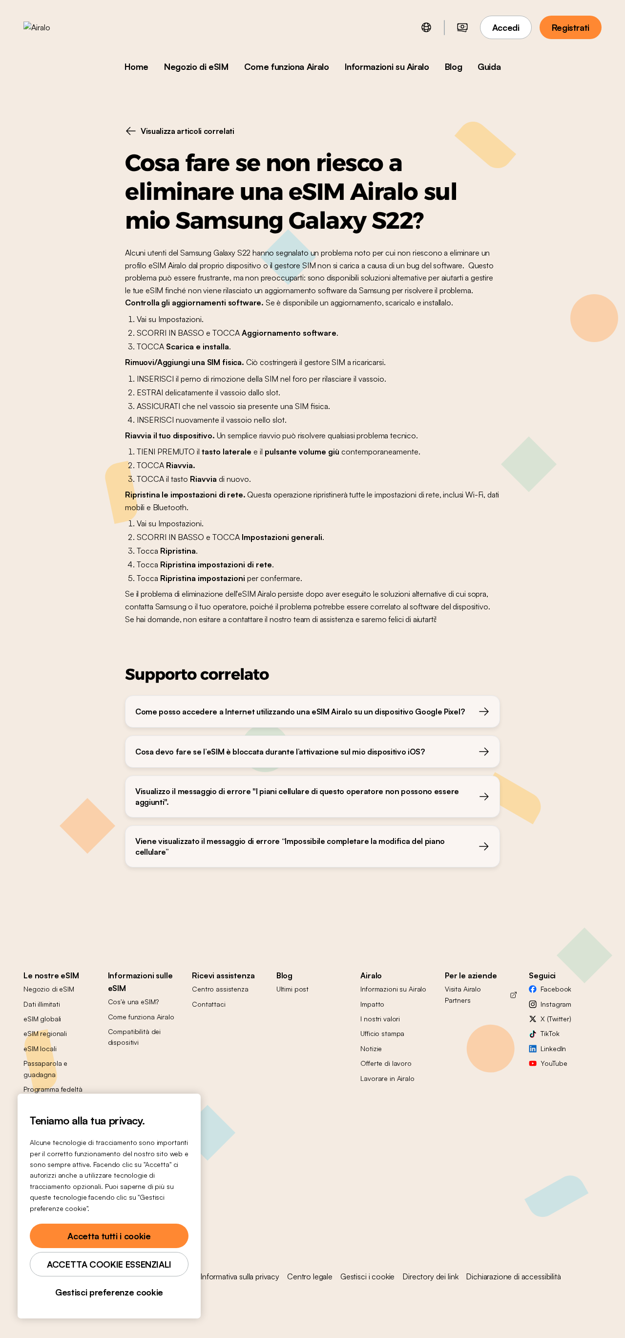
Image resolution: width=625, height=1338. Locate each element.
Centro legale (310, 1276)
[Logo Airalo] (52, 27)
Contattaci (209, 1004)
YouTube (554, 1063)
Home (137, 66)
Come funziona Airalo (286, 66)
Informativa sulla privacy (239, 1276)
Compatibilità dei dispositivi (134, 1036)
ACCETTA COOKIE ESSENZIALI (109, 1264)
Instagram (556, 1004)
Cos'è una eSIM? (133, 1001)
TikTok (550, 1033)
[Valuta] (462, 27)
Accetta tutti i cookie (108, 1235)
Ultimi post (292, 989)
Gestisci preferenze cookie (109, 1292)
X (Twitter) (556, 1018)
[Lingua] (426, 27)
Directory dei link (430, 1276)
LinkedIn (553, 1048)
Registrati (570, 27)
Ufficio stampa (382, 1033)
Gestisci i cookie (367, 1276)
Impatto (372, 1004)
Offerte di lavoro (386, 1063)
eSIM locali (39, 1048)
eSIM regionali (45, 1033)
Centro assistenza (220, 989)
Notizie (371, 1048)
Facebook (556, 989)
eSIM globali (42, 1018)
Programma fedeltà (53, 1089)
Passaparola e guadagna (45, 1068)
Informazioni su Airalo (387, 66)
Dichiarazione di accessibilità (513, 1276)
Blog (453, 66)
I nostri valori (380, 1018)
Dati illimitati (41, 1004)
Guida (489, 66)
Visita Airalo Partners (463, 994)
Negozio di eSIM (196, 66)
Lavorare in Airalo (387, 1078)
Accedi (506, 27)
